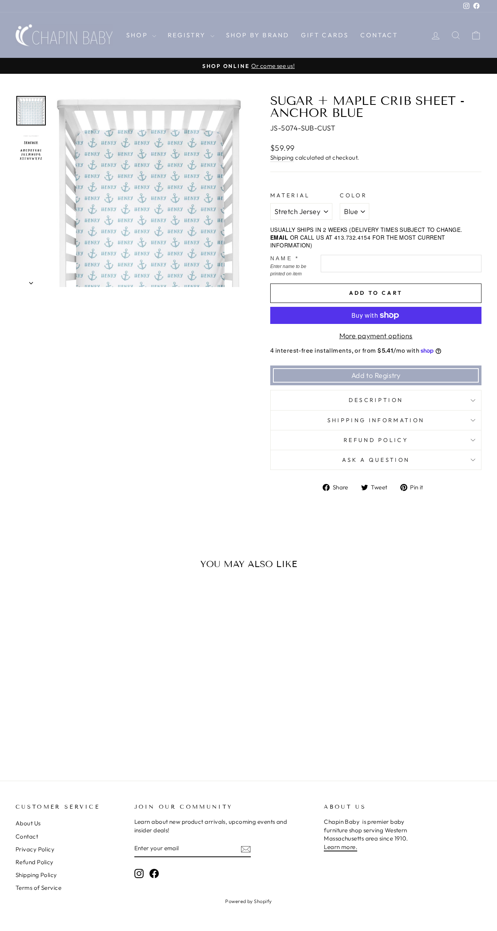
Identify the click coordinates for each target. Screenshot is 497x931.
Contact (379, 35)
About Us (28, 823)
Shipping (282, 157)
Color (353, 195)
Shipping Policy (36, 875)
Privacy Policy (35, 849)
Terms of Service (38, 887)
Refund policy (376, 440)
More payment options (376, 335)
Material (290, 195)
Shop (138, 35)
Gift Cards (325, 35)
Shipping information (375, 420)
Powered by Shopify (248, 901)
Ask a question (376, 459)
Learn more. (340, 847)
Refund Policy (35, 862)
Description (376, 400)
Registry (188, 35)
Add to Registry (376, 375)
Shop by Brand (258, 35)
